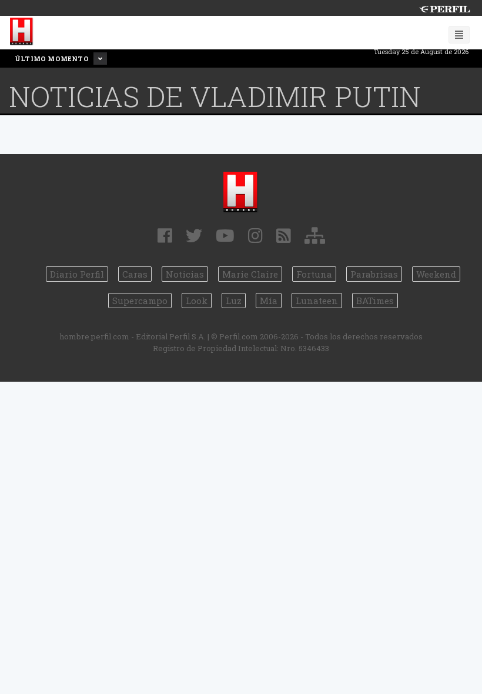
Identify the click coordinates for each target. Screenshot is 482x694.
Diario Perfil (77, 274)
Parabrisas (374, 274)
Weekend (436, 274)
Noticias (185, 274)
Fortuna (314, 274)
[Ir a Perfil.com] (444, 8)
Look (196, 300)
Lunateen (317, 300)
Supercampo (140, 300)
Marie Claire (250, 274)
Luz (234, 300)
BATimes (375, 300)
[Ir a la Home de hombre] (21, 32)
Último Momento (53, 58)
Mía (268, 300)
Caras (135, 274)
